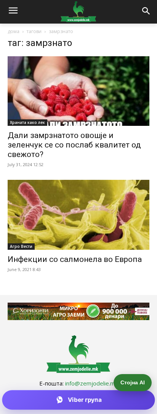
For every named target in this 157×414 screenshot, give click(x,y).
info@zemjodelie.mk (91, 383)
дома (13, 31)
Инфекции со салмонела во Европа (75, 259)
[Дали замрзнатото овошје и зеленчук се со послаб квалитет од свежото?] (78, 91)
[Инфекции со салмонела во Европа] (78, 215)
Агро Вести (21, 246)
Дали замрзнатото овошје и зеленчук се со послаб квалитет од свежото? (74, 145)
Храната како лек (27, 122)
